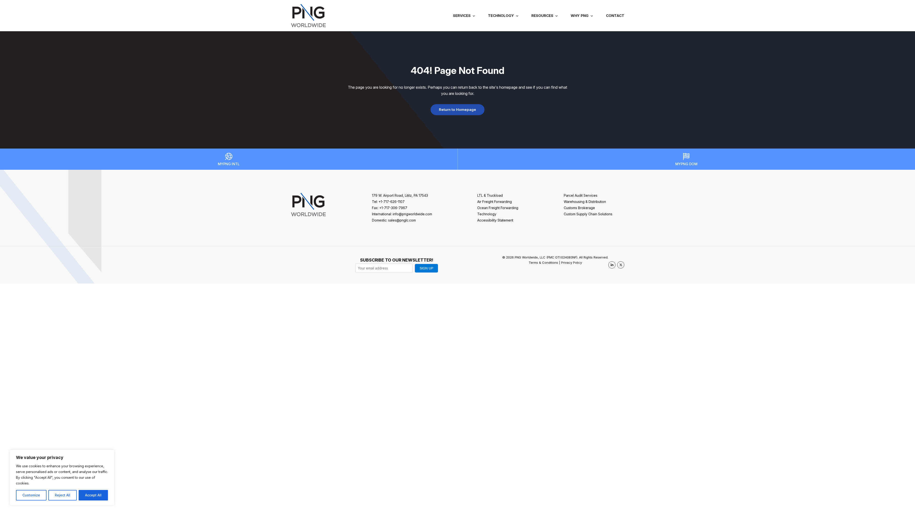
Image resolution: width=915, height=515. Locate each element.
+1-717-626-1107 (392, 202)
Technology (501, 15)
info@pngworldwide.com (412, 214)
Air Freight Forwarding (494, 202)
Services (462, 15)
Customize (31, 495)
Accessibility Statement (495, 220)
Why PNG (580, 15)
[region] (62, 477)
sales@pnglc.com (402, 220)
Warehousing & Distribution (585, 202)
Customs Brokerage (579, 208)
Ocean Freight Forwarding (497, 208)
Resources (542, 15)
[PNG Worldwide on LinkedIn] (611, 264)
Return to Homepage (457, 109)
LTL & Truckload (490, 195)
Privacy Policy (571, 262)
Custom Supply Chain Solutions (588, 214)
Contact (615, 15)
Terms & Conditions (543, 262)
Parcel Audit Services (580, 195)
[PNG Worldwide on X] (620, 264)
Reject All (62, 495)
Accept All (93, 495)
